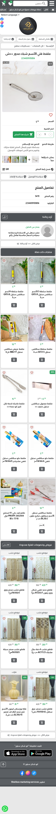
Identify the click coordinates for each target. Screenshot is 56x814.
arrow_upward (3, 764)
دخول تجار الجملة (26, 39)
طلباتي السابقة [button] (46, 39)
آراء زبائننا (9, 39)
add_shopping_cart (41, 305)
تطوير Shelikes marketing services (28, 782)
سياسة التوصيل (37, 176)
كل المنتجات (37, 46)
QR (5, 169)
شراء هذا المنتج (23, 134)
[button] (10, 3)
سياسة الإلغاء (18, 176)
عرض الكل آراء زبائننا (28, 244)
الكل (46, 9)
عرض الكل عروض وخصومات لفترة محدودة (28, 735)
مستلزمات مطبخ (22, 46)
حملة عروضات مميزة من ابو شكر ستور (25, 9)
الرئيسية (50, 46)
